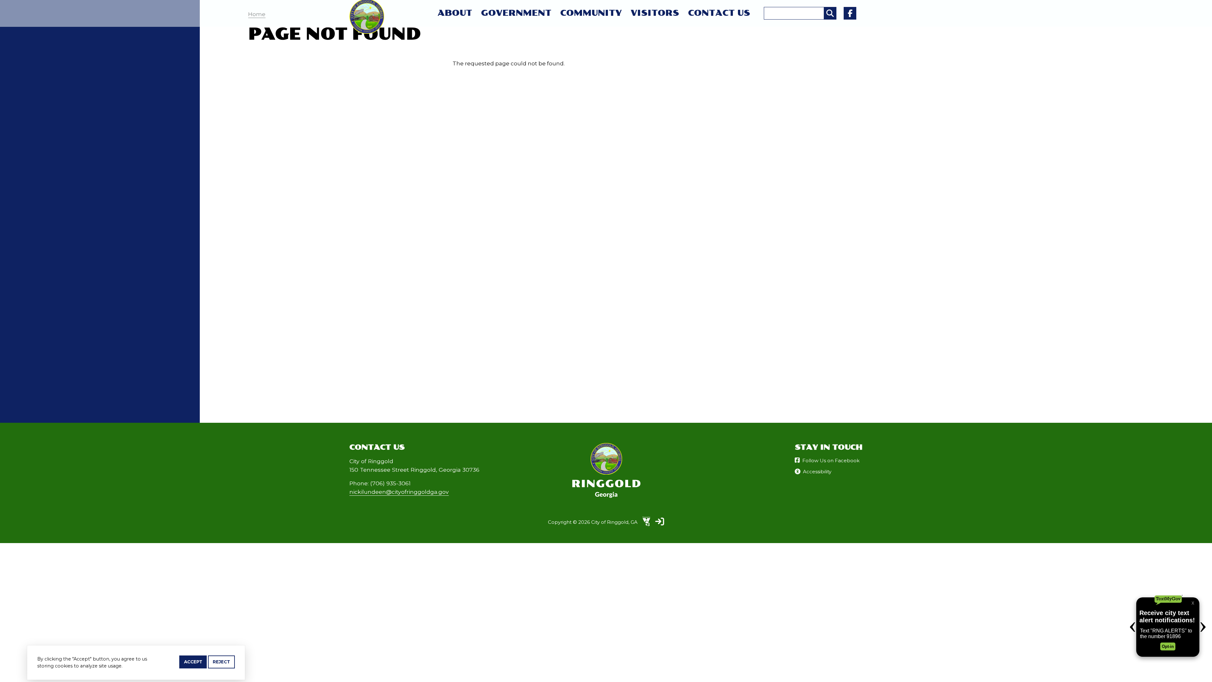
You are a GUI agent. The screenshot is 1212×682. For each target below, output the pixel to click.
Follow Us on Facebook (830, 461)
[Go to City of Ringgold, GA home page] (366, 3)
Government (516, 13)
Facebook (850, 13)
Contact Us (719, 13)
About (454, 13)
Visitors (655, 13)
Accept (193, 661)
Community (591, 13)
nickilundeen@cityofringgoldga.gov (399, 491)
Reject (221, 661)
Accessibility (817, 472)
